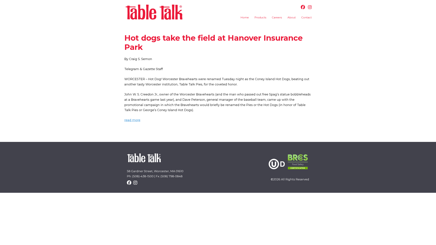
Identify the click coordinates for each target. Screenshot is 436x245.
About (291, 17)
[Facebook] (302, 7)
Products (260, 17)
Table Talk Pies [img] (154, 12)
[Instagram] (309, 7)
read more (132, 120)
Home (244, 17)
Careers (277, 17)
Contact (306, 17)
